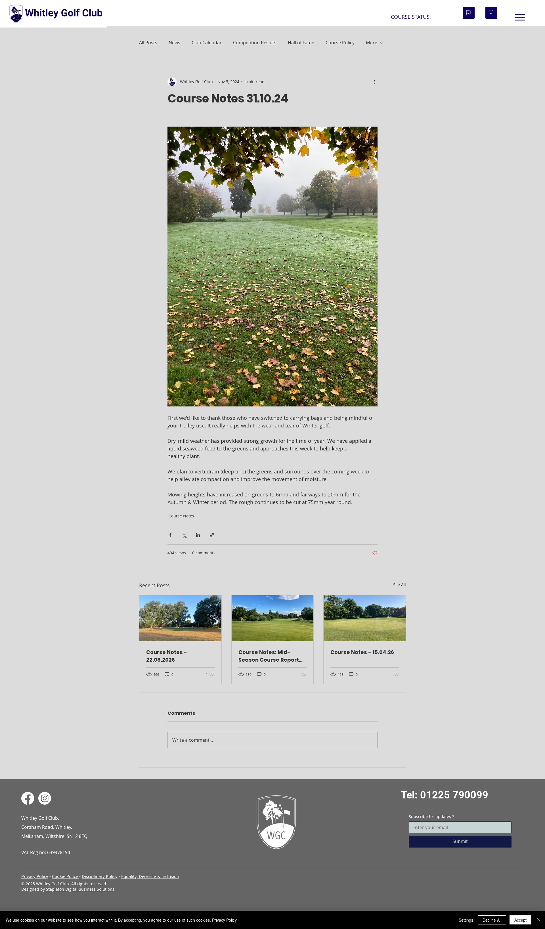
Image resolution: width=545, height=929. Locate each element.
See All (399, 584)
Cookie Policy (65, 876)
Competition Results (254, 42)
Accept (520, 920)
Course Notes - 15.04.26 (362, 652)
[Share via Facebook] (170, 535)
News (174, 42)
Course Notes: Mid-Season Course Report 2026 (268, 656)
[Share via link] (212, 535)
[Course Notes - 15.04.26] (365, 618)
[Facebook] (27, 798)
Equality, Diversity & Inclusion (150, 876)
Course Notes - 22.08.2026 (166, 656)
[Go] (469, 13)
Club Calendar (207, 42)
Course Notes (181, 516)
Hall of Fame (301, 42)
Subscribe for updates (431, 816)
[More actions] (374, 81)
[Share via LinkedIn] (198, 535)
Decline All (492, 920)
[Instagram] (44, 798)
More (371, 42)
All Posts (148, 42)
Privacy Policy (34, 876)
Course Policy (340, 42)
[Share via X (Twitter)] (184, 535)
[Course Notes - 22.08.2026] (180, 618)
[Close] (538, 919)
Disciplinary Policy (100, 876)
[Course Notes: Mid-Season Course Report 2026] (273, 618)
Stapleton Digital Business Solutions (80, 889)
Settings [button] (466, 920)
